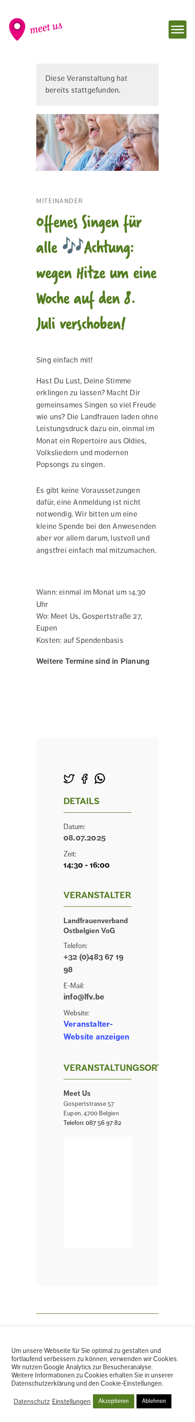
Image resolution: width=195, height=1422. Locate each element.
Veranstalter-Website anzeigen (96, 1030)
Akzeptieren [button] (113, 1401)
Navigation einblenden (177, 29)
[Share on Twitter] (68, 779)
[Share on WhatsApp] (99, 779)
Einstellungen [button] (71, 1401)
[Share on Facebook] (84, 779)
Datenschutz (32, 1401)
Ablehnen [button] (154, 1401)
